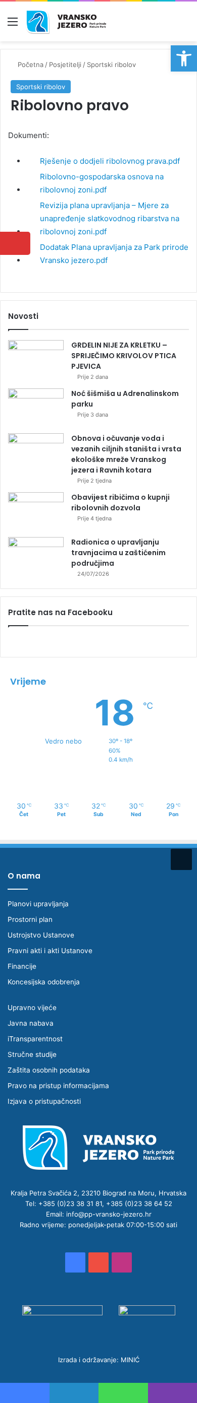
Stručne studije (32, 1054)
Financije (22, 966)
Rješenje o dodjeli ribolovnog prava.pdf (110, 161)
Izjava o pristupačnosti (44, 1101)
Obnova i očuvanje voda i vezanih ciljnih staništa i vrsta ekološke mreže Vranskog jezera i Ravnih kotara (126, 454)
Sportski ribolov (111, 64)
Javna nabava (31, 1023)
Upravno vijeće (32, 1008)
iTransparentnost (35, 1039)
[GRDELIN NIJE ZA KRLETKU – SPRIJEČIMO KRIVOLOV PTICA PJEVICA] (36, 359)
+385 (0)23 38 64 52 (139, 1203)
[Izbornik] (13, 25)
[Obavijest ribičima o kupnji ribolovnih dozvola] (36, 511)
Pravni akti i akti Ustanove (50, 951)
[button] (184, 58)
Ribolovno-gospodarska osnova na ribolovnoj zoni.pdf (102, 183)
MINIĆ (130, 1360)
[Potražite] (184, 25)
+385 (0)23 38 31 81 (70, 1203)
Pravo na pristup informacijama (58, 1086)
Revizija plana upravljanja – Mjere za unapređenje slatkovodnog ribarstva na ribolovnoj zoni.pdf (109, 218)
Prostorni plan (30, 919)
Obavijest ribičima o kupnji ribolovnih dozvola (120, 502)
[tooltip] (15, 243)
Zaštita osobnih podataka (49, 1070)
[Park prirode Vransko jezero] (65, 21)
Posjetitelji (65, 64)
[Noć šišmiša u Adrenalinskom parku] (36, 407)
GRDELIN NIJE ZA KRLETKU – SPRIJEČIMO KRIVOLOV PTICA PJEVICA (123, 355)
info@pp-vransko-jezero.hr (109, 1214)
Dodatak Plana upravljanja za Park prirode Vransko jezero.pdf (114, 253)
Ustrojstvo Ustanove (41, 935)
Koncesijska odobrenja (44, 982)
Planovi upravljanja (38, 904)
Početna (29, 64)
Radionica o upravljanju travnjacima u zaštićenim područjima (118, 552)
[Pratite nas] (181, 858)
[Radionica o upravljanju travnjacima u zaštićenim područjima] (36, 556)
